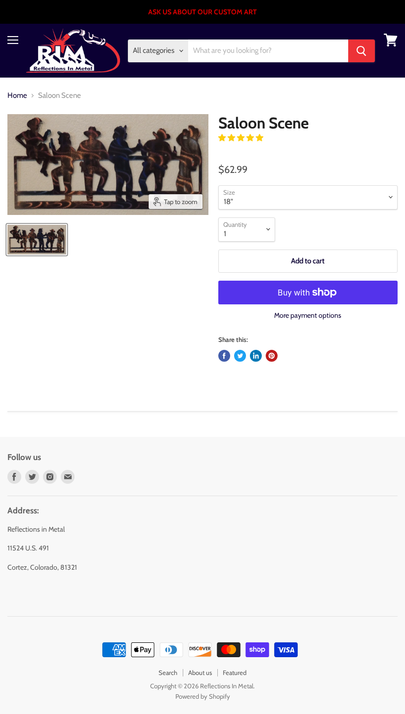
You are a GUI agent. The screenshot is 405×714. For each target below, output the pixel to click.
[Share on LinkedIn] (256, 356)
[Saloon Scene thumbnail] (36, 239)
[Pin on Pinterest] (272, 356)
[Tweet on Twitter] (240, 356)
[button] (241, 137)
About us (200, 672)
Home (17, 95)
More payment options (307, 315)
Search (168, 672)
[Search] (361, 51)
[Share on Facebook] (224, 356)
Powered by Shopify (202, 696)
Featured (234, 672)
